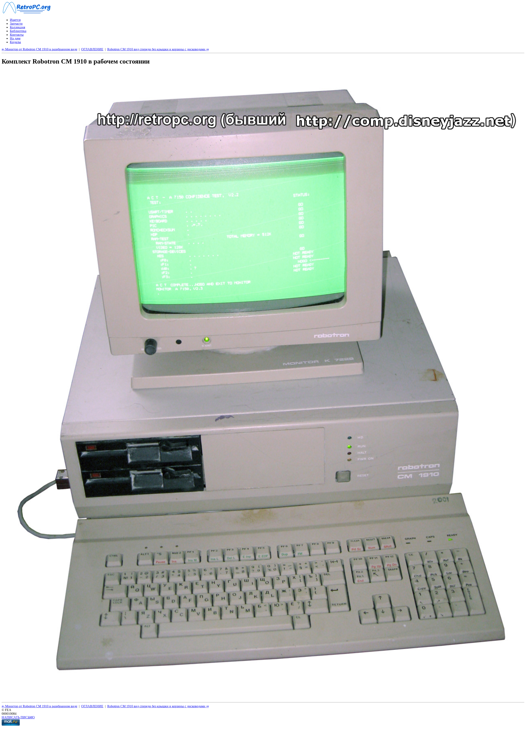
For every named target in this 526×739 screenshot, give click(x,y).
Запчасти (16, 23)
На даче (15, 38)
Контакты (17, 34)
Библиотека (18, 31)
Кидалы (15, 42)
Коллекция (17, 27)
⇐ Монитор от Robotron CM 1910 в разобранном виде (39, 49)
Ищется (15, 20)
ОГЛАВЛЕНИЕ (92, 49)
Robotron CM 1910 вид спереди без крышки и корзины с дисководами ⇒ (158, 49)
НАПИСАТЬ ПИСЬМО (18, 717)
